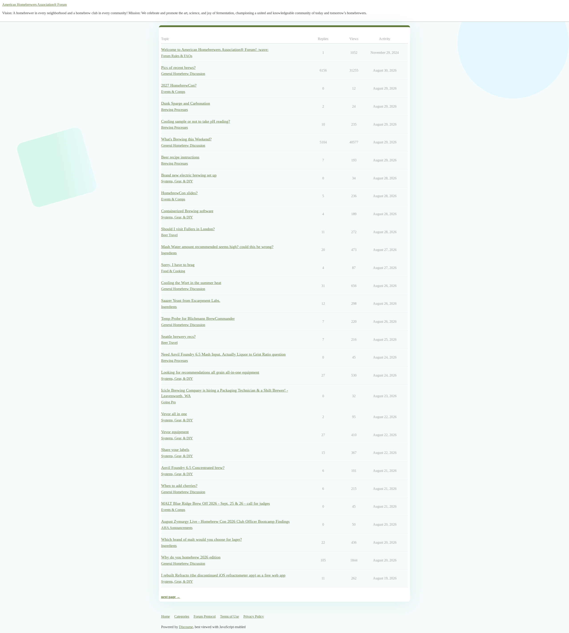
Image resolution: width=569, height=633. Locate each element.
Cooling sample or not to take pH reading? (195, 121)
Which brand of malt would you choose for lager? (201, 539)
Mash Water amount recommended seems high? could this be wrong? (217, 246)
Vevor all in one (174, 414)
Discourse (186, 627)
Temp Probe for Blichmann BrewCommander (198, 318)
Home (165, 616)
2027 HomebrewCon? (178, 85)
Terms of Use (229, 616)
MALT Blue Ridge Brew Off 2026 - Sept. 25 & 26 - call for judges (215, 503)
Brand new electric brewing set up (188, 175)
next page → (170, 597)
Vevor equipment (175, 432)
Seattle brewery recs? (178, 336)
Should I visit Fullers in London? (188, 229)
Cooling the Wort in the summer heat (191, 282)
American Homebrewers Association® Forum (34, 4)
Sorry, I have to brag (177, 264)
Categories (181, 616)
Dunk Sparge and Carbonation (185, 103)
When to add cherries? (179, 485)
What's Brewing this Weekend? (186, 139)
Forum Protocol (205, 616)
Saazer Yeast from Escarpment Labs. (190, 300)
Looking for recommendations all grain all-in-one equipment (210, 372)
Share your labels (175, 449)
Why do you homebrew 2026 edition (190, 557)
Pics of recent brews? (178, 67)
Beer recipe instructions (180, 157)
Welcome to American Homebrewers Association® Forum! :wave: (214, 49)
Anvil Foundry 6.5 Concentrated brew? (192, 467)
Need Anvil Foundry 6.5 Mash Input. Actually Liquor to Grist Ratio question (223, 354)
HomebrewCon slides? (179, 193)
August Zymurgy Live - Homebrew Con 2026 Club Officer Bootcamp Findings (225, 521)
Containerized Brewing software (187, 211)
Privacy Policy (253, 616)
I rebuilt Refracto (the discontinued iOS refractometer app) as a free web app (223, 575)
